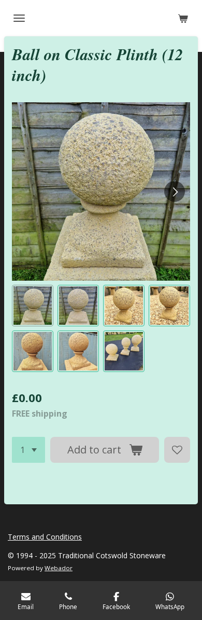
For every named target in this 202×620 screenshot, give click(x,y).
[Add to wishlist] (177, 450)
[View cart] (182, 18)
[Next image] (174, 191)
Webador (59, 568)
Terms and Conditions (45, 537)
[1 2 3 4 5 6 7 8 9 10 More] (28, 450)
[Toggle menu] (19, 18)
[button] (32, 305)
